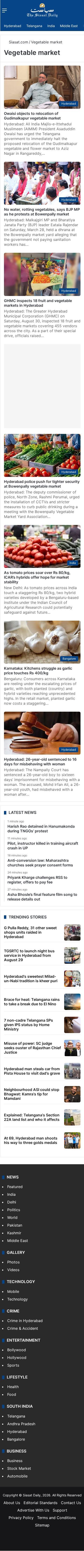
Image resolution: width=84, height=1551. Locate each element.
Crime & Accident (22, 1328)
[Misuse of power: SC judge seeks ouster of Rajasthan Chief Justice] (72, 1048)
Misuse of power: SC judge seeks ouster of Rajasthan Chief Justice (32, 1048)
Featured (15, 1186)
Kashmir (14, 1233)
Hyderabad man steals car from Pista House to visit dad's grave (32, 1071)
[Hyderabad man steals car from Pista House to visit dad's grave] (72, 1071)
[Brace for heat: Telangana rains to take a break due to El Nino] (72, 1002)
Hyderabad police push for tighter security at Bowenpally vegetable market (42, 484)
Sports (13, 1365)
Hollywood (16, 1357)
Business (14, 1460)
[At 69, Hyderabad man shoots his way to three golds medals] (72, 1140)
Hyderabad (12, 26)
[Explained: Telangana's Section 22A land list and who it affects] (72, 1117)
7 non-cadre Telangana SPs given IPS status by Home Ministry (28, 1024)
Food (11, 1394)
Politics (13, 1209)
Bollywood (16, 1349)
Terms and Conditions (56, 1517)
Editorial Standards (40, 1502)
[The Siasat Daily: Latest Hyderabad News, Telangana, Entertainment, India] (42, 10)
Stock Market (19, 1468)
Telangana (34, 26)
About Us (12, 1502)
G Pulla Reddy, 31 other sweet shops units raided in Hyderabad (30, 932)
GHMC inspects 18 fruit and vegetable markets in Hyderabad (38, 303)
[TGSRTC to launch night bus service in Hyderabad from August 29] (72, 955)
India (51, 26)
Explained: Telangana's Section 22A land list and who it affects (32, 1117)
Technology (17, 1299)
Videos (13, 1269)
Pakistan (14, 1225)
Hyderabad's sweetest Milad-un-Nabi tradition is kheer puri (30, 978)
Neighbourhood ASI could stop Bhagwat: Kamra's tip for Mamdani (31, 1094)
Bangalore (16, 1439)
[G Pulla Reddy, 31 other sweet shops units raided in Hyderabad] (72, 932)
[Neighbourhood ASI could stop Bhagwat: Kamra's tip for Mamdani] (72, 1094)
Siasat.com (18, 42)
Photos (13, 1262)
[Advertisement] (42, 386)
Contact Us (71, 1502)
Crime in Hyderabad (25, 1320)
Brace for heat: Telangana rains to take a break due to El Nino (32, 1001)
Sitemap (42, 1525)
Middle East (69, 26)
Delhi (11, 1202)
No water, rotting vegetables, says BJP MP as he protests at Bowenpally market (42, 211)
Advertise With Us (33, 1510)
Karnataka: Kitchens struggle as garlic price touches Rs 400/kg (38, 670)
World (12, 1217)
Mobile (13, 1291)
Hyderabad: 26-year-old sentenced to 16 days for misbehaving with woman (40, 761)
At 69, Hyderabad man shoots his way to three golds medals (30, 1140)
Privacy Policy (21, 1517)
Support (60, 1510)
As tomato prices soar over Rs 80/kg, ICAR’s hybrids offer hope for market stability (37, 577)
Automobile (17, 1476)
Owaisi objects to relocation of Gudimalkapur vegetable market (32, 115)
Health (13, 1386)
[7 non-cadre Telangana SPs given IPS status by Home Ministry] (72, 1025)
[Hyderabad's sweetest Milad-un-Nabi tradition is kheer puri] (72, 979)
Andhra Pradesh (21, 1423)
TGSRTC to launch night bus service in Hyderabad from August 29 (29, 955)
